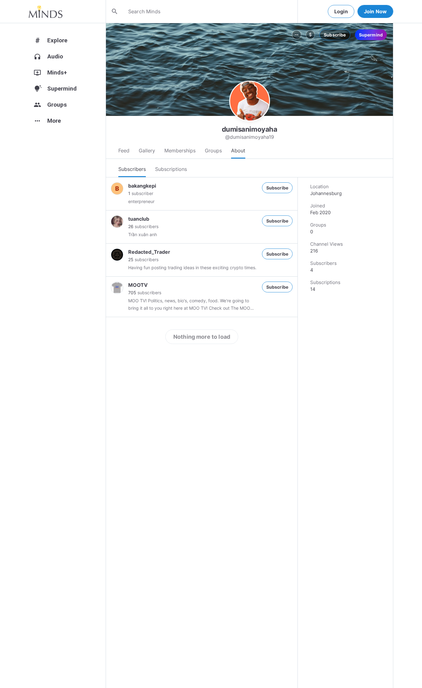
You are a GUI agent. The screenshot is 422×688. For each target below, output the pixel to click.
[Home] (45, 11)
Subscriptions (171, 169)
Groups (213, 150)
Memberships (180, 150)
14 (312, 289)
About (238, 150)
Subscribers (132, 169)
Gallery (147, 150)
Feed (123, 150)
